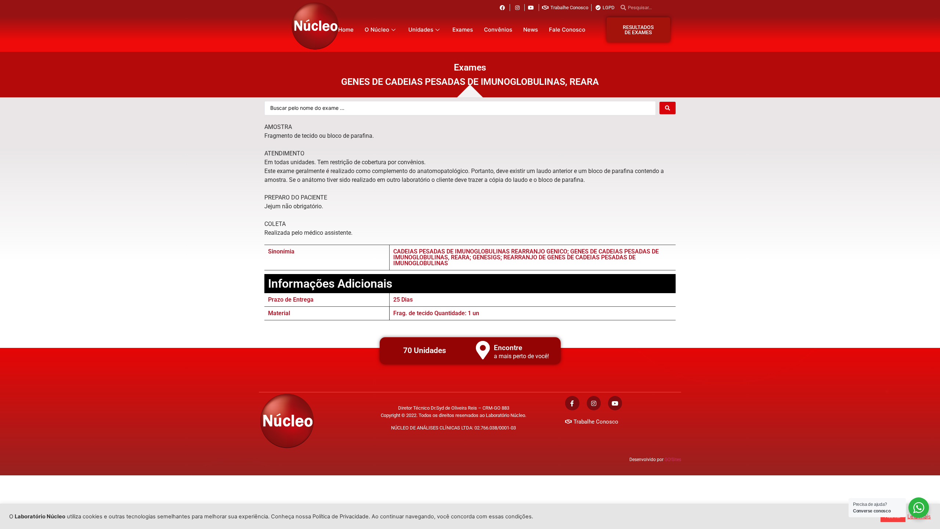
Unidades (420, 29)
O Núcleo (377, 29)
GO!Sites (673, 459)
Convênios (498, 29)
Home (346, 29)
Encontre (508, 347)
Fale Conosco (567, 29)
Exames (462, 29)
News (530, 29)
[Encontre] (483, 350)
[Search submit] (667, 108)
